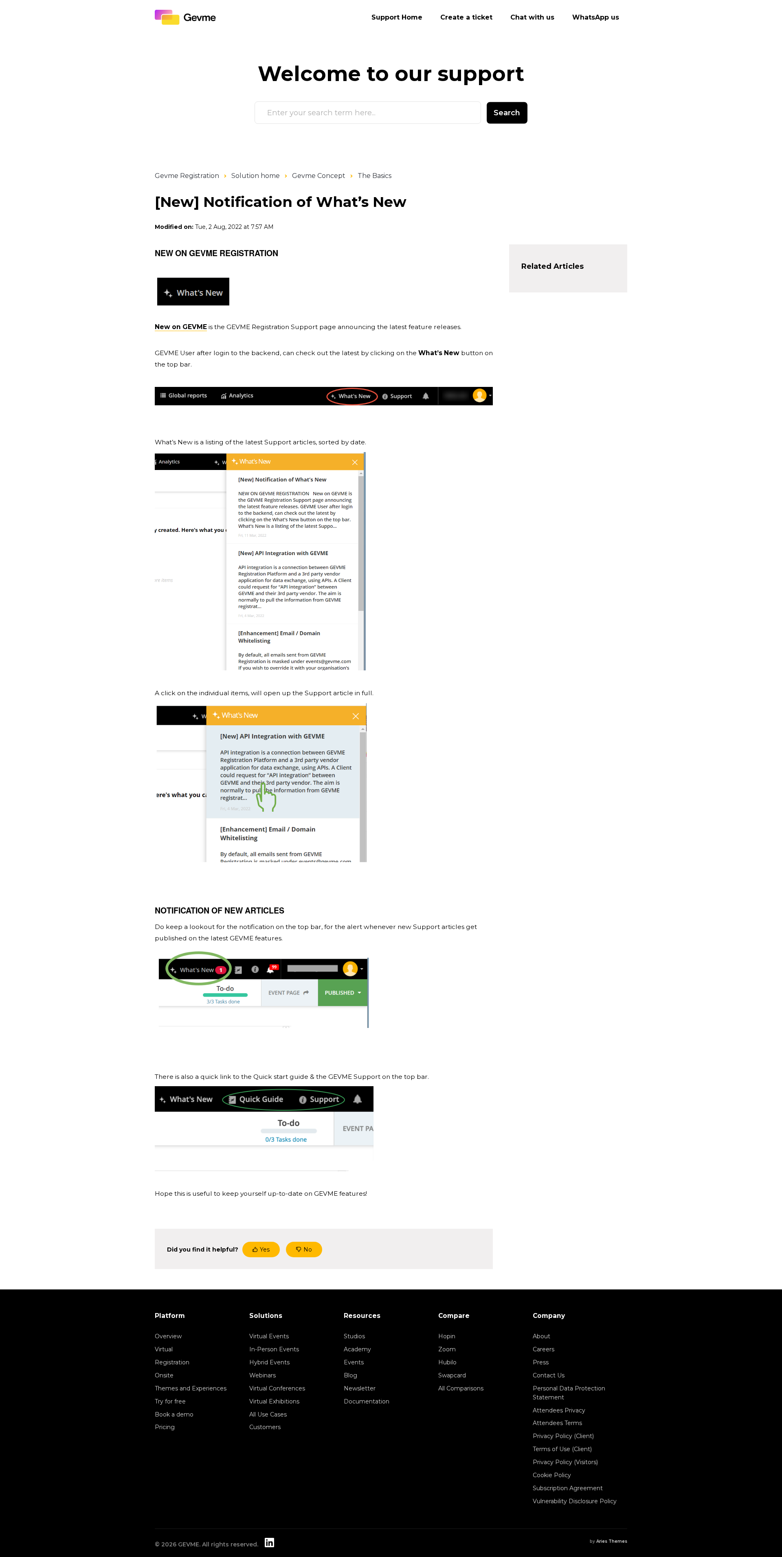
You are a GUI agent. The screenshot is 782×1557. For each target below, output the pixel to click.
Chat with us (532, 17)
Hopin (446, 1336)
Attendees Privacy (559, 1410)
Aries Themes (611, 1541)
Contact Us (549, 1375)
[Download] (375, 693)
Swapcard (452, 1375)
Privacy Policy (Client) (563, 1436)
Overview (168, 1336)
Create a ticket (466, 17)
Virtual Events (269, 1336)
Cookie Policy (552, 1475)
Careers (543, 1349)
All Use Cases (268, 1414)
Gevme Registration (187, 176)
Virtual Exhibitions (274, 1401)
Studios (354, 1336)
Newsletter (360, 1388)
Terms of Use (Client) (562, 1449)
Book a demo (174, 1414)
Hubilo (447, 1362)
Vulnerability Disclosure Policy (575, 1501)
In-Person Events (274, 1349)
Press (541, 1362)
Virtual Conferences (277, 1388)
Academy (357, 1349)
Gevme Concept (318, 176)
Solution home (255, 176)
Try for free (170, 1401)
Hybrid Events (269, 1362)
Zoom (447, 1349)
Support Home (396, 17)
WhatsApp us (595, 17)
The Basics (374, 176)
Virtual (164, 1349)
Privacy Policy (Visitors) (565, 1462)
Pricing (165, 1427)
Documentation (366, 1401)
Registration (172, 1362)
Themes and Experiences (190, 1388)
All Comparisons (460, 1388)
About (541, 1336)
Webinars (262, 1375)
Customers (265, 1427)
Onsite (164, 1375)
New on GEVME (181, 327)
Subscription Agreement (568, 1488)
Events (354, 1362)
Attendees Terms (557, 1423)
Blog (350, 1375)
